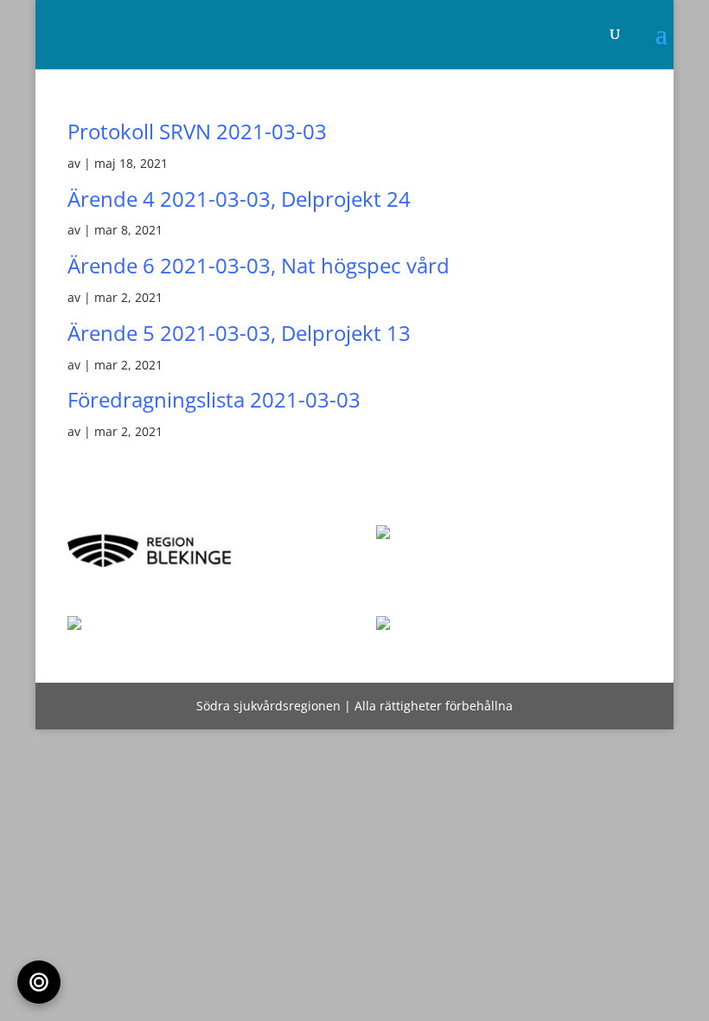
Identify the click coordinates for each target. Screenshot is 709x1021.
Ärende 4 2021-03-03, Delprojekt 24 (239, 198)
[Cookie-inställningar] (39, 982)
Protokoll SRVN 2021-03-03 (197, 131)
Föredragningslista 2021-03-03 (214, 399)
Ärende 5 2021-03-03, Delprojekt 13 (239, 332)
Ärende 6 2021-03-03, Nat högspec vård (258, 265)
